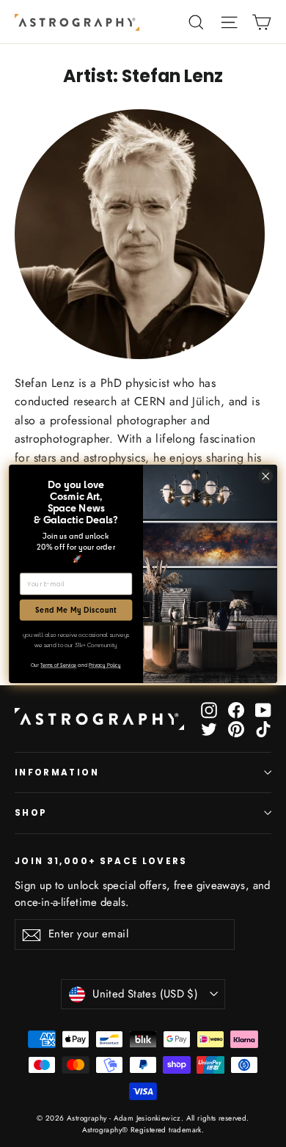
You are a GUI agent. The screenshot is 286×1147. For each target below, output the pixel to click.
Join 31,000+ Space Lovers (101, 860)
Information (57, 772)
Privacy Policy (105, 665)
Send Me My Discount (76, 610)
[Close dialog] (266, 475)
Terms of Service (58, 665)
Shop (31, 813)
